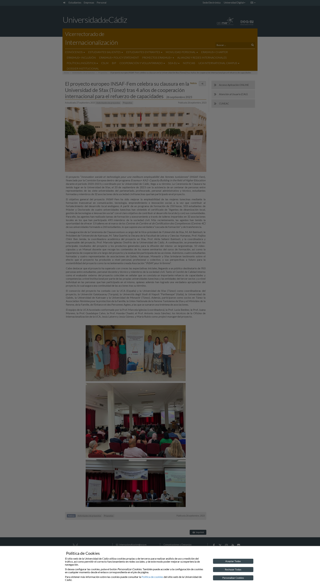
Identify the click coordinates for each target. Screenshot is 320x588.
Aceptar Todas (233, 561)
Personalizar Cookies (233, 577)
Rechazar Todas (233, 569)
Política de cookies (152, 576)
